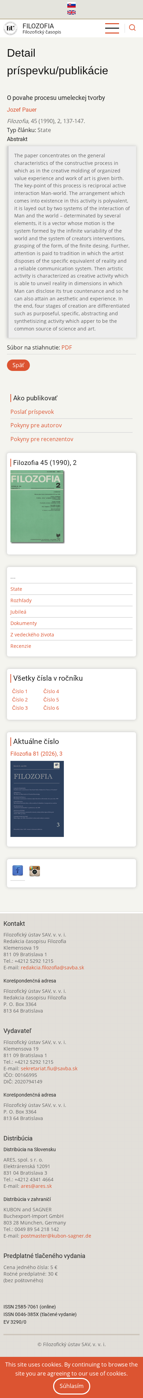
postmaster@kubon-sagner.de (56, 1235)
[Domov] (10, 28)
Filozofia (38, 26)
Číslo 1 (20, 691)
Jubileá (18, 611)
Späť (18, 365)
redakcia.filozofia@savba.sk (52, 967)
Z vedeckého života (32, 634)
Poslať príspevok (32, 412)
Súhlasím (72, 1386)
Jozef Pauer (21, 109)
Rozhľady (21, 600)
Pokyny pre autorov (36, 425)
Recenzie (20, 646)
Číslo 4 (51, 691)
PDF (66, 347)
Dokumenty (23, 623)
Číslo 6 (51, 708)
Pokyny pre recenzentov (41, 439)
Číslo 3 (20, 708)
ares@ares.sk (36, 1186)
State (16, 589)
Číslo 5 (51, 699)
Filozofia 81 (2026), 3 (36, 754)
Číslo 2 (20, 699)
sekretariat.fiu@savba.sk (49, 1068)
